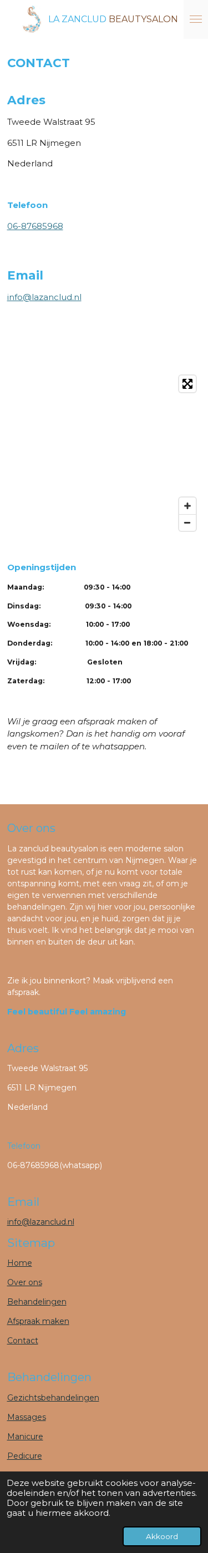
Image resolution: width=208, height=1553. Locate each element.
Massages (26, 1417)
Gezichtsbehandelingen (53, 1398)
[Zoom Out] (187, 522)
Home (19, 1263)
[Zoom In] (187, 506)
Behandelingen (37, 1302)
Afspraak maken (38, 1321)
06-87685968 (35, 226)
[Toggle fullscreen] (187, 383)
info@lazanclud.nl (44, 297)
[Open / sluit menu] (196, 19)
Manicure (25, 1437)
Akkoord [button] (162, 1536)
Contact (22, 1341)
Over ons (24, 1282)
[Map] (104, 453)
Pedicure (24, 1456)
